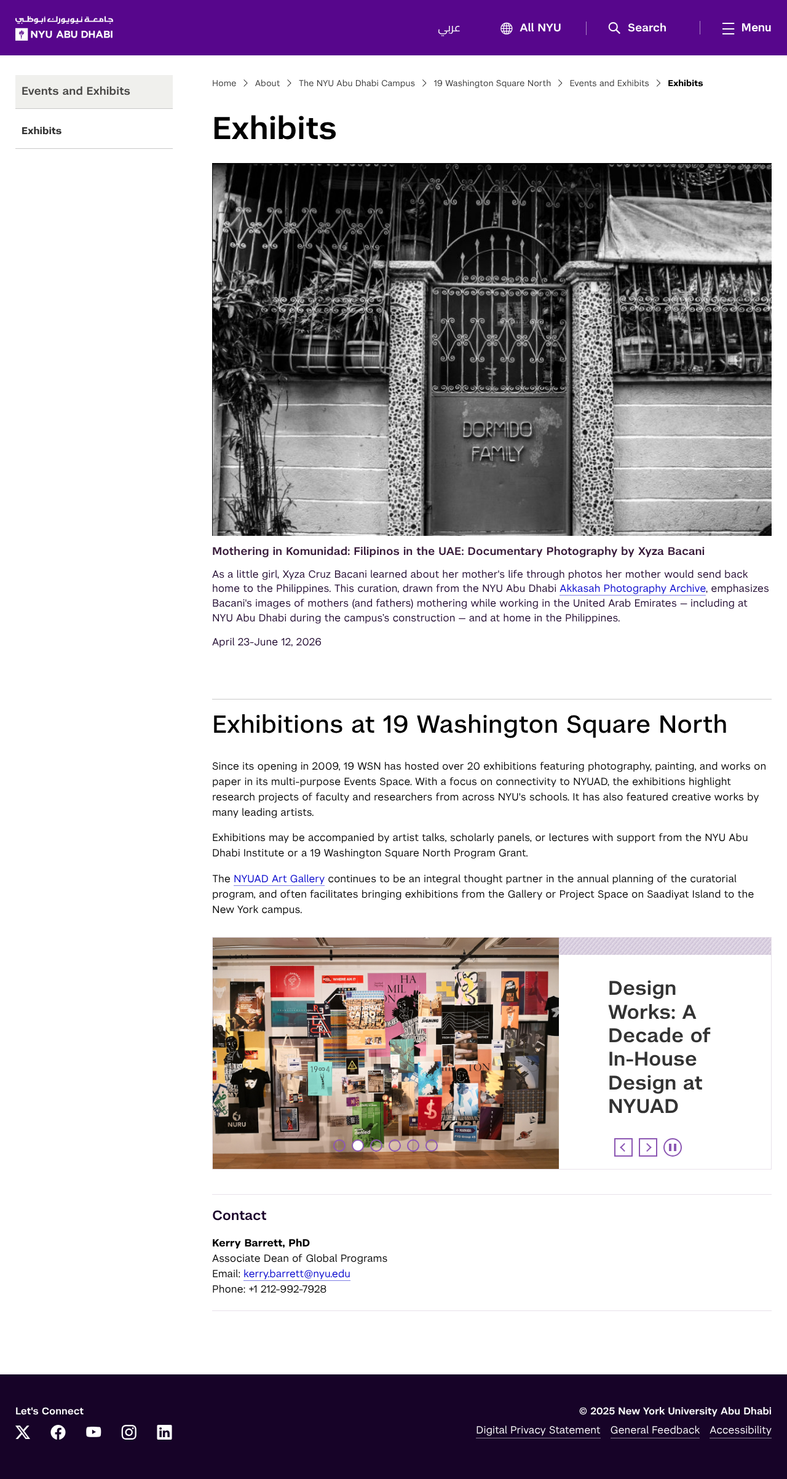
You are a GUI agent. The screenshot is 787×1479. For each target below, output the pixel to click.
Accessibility (741, 1430)
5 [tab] (414, 1145)
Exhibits (41, 130)
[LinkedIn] (164, 1433)
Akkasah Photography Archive (633, 588)
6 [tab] (433, 1145)
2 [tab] (359, 1145)
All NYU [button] (540, 28)
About (267, 83)
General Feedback (655, 1430)
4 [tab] (396, 1145)
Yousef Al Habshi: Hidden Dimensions (666, 1024)
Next (648, 1147)
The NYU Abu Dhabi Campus (357, 83)
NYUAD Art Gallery (279, 878)
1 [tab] (340, 1145)
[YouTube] (93, 1433)
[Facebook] (58, 1433)
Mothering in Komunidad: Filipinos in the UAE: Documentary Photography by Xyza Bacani (458, 551)
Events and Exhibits (610, 83)
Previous (623, 1147)
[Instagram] (129, 1433)
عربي (449, 28)
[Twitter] (22, 1433)
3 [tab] (377, 1145)
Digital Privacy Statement (538, 1430)
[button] (641, 28)
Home (224, 83)
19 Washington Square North (492, 83)
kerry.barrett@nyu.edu (296, 1273)
